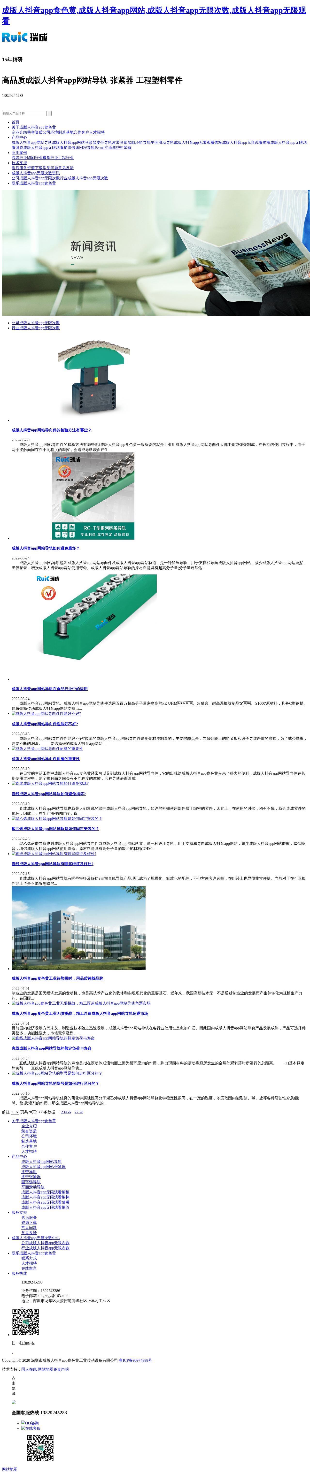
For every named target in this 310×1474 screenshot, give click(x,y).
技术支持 (19, 163)
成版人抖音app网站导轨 (32, 142)
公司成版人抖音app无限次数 (36, 178)
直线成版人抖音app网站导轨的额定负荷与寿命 (52, 1048)
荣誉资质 (35, 132)
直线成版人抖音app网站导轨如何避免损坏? (49, 794)
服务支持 (19, 1212)
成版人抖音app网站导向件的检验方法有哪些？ (52, 430)
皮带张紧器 (121, 142)
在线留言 (29, 1268)
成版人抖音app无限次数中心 (36, 1238)
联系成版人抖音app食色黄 (34, 183)
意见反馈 (66, 168)
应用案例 (19, 153)
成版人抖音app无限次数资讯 (36, 173)
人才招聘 (97, 132)
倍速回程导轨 (83, 147)
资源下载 (35, 168)
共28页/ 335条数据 (41, 1112)
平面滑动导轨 (162, 142)
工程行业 (66, 158)
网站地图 (45, 1369)
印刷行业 (35, 158)
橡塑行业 (50, 158)
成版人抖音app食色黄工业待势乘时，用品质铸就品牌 (57, 978)
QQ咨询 (32, 1423)
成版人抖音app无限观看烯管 (47, 147)
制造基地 (66, 132)
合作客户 (81, 132)
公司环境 (50, 132)
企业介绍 (19, 132)
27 (77, 1112)
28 (81, 1112)
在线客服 (33, 1428)
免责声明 (61, 1369)
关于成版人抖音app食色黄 (34, 127)
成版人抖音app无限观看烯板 (198, 142)
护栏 (120, 147)
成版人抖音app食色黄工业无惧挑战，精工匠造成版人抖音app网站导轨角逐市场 (80, 1013)
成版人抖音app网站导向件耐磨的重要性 (46, 759)
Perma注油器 (105, 147)
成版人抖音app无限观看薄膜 (45, 1202)
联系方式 (29, 1258)
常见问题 (50, 168)
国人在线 (29, 1369)
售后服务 (19, 168)
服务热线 (19, 1273)
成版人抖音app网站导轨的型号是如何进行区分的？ (55, 1083)
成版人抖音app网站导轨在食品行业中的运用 (50, 689)
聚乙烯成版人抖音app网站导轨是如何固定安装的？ (55, 829)
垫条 (128, 147)
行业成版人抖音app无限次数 (84, 178)
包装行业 (19, 158)
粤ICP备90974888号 (135, 1360)
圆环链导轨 (141, 142)
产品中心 (19, 137)
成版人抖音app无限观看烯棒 (246, 142)
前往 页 (13, 1112)
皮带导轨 (104, 142)
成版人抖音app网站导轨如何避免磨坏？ (46, 548)
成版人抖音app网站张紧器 (74, 142)
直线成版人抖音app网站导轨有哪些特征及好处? (52, 864)
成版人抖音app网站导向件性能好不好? (45, 724)
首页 (15, 122)
